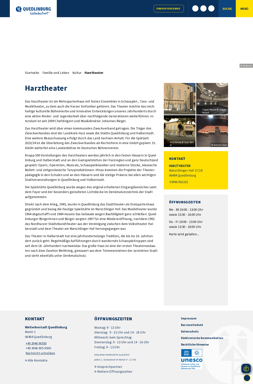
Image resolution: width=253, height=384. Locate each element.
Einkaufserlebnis (168, 8)
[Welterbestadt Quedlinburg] (57, 340)
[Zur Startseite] (33, 10)
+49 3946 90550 (36, 343)
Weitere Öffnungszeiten (114, 371)
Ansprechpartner (109, 367)
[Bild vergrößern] (180, 99)
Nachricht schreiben (40, 353)
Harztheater (94, 73)
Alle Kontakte (38, 360)
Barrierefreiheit (192, 325)
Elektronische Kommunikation (202, 338)
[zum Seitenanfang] (247, 378)
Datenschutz (190, 331)
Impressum (189, 318)
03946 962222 (178, 182)
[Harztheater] (196, 174)
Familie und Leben (56, 73)
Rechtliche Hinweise (195, 344)
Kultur (76, 73)
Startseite (32, 73)
